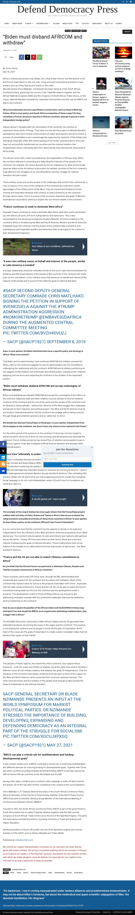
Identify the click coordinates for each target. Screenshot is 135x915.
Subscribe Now (67, 465)
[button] (67, 449)
